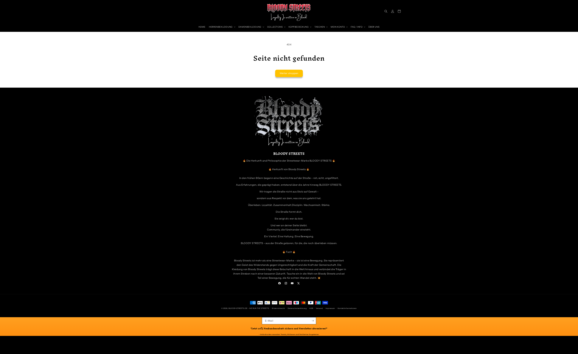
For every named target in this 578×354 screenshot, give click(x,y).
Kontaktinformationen (347, 308)
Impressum (330, 308)
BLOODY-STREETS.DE (237, 308)
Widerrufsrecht (278, 308)
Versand (319, 308)
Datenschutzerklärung (297, 308)
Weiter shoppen (289, 73)
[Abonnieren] (312, 320)
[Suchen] (386, 11)
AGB (311, 308)
